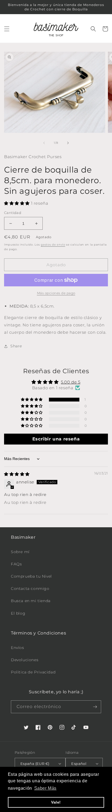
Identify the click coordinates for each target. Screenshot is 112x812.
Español (78, 763)
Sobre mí (20, 551)
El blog (18, 613)
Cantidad (12, 212)
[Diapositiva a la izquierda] (44, 143)
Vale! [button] (56, 802)
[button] (7, 29)
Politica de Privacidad (33, 672)
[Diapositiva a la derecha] (68, 143)
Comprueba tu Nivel (31, 576)
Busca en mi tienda (31, 600)
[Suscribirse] (95, 706)
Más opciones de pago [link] (56, 293)
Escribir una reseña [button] (56, 439)
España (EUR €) (34, 763)
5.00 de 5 (70, 382)
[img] (17, 474)
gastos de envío (53, 244)
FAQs (16, 564)
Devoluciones (24, 659)
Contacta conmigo (30, 588)
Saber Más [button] (45, 788)
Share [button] (16, 346)
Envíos (17, 647)
